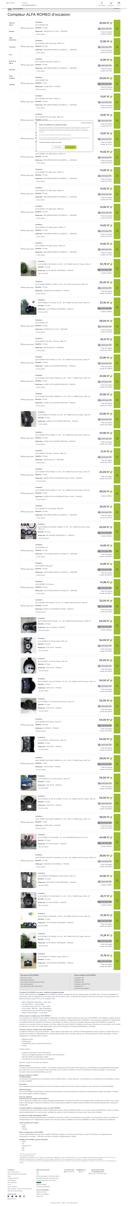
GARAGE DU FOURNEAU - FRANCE (56, 290)
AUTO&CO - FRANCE (51, 728)
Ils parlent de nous (13, 1178)
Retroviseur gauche (27, 980)
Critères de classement (43, 1186)
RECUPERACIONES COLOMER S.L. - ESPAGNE (60, 49)
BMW (24, 1127)
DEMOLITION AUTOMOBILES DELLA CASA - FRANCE (63, 478)
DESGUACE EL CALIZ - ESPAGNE (55, 31)
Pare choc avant (26, 978)
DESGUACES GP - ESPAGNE (54, 347)
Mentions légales (41, 1184)
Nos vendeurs (12, 1180)
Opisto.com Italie (41, 1192)
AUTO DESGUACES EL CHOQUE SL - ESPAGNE (60, 554)
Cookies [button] (38, 1182)
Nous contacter (12, 1186)
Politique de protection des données (47, 1178)
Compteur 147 (79, 978)
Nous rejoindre (12, 1182)
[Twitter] (12, 1196)
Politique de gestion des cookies (46, 1180)
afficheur (41, 1136)
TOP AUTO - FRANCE (54, 647)
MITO (24, 1141)
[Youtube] (16, 1196)
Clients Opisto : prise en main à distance (20, 1188)
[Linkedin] (20, 1196)
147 (23, 1143)
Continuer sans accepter (86, 122)
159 (23, 1148)
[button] (69, 28)
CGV (37, 1174)
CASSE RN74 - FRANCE (52, 86)
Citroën (24, 1129)
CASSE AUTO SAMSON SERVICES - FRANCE (59, 366)
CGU (37, 1172)
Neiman (95, 1134)
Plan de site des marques (15, 1191)
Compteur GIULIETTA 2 (82, 984)
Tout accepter (70, 147)
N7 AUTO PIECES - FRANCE (56, 844)
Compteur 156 (79, 980)
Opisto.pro (39, 1196)
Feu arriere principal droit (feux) (32, 986)
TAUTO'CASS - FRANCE (52, 766)
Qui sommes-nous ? (14, 1172)
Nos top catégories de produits (17, 1174)
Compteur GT (79, 986)
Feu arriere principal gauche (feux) (32, 982)
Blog (9, 1176)
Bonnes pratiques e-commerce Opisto (47, 1176)
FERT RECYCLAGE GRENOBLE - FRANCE (61, 882)
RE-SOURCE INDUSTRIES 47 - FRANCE (60, 535)
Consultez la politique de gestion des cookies (50, 142)
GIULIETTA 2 (26, 1146)
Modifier (116, 8)
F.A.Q (9, 1184)
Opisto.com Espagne (42, 1194)
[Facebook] (9, 1196)
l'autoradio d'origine (58, 1134)
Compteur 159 (79, 982)
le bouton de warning (74, 1134)
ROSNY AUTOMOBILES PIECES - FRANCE (59, 609)
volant (87, 1134)
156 (23, 1150)
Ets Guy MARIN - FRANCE (55, 627)
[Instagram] (24, 1196)
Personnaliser (57, 147)
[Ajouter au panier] (117, 28)
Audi (23, 1125)
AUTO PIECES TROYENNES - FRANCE (59, 270)
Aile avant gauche (27, 984)
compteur (22, 1024)
